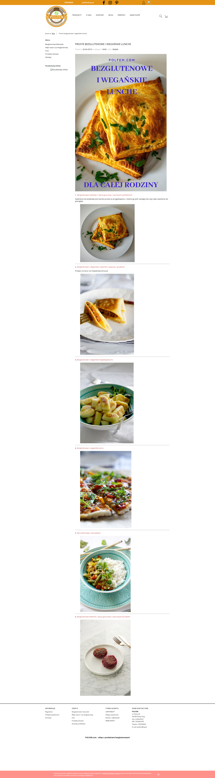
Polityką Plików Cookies (111, 773)
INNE (104, 49)
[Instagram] (110, 2)
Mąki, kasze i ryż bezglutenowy (56, 47)
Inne (47, 51)
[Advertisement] (74, 757)
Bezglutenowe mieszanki (80, 712)
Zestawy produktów (78, 724)
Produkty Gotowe (51, 54)
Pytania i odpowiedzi (113, 718)
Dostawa (48, 718)
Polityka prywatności (52, 715)
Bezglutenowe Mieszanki (54, 44)
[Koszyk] (166, 18)
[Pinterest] (116, 2)
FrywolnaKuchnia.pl (100, 271)
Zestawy (48, 57)
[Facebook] (103, 2)
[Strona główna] (57, 16)
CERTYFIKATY (110, 712)
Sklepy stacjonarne (112, 715)
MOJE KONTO (110, 721)
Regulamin (49, 712)
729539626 (68, 2)
